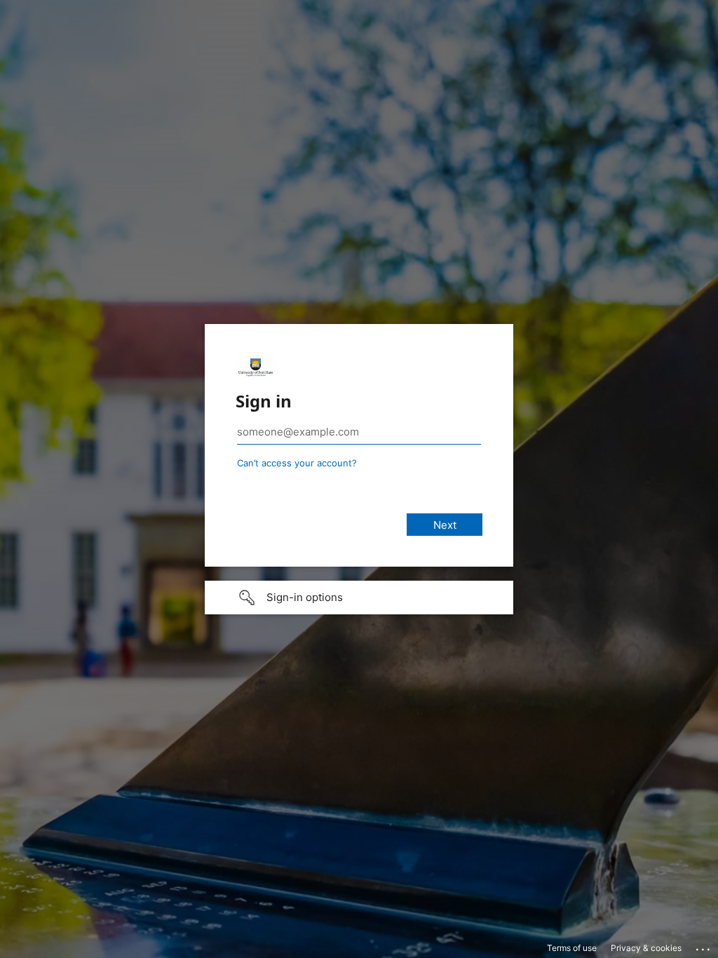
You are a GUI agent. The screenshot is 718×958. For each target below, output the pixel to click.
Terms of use (572, 948)
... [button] (704, 946)
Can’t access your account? (297, 462)
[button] (359, 597)
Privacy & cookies (646, 948)
